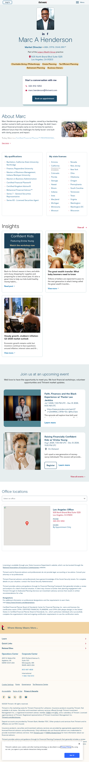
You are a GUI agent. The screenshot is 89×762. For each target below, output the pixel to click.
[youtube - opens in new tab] (26, 697)
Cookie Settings (8, 685)
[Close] (79, 743)
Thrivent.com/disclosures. (11, 717)
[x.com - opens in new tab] (15, 697)
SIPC (56, 713)
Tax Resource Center (40, 684)
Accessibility (6, 691)
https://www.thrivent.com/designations (20, 603)
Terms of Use (17, 691)
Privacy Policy (66, 747)
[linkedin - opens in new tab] (9, 697)
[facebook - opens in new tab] (4, 697)
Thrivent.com (38, 733)
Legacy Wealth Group (46, 52)
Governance (26, 684)
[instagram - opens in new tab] (20, 697)
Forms (17, 684)
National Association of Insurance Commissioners (21, 568)
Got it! (72, 755)
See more (5, 143)
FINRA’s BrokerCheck (53, 733)
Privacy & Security (31, 691)
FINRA (48, 713)
